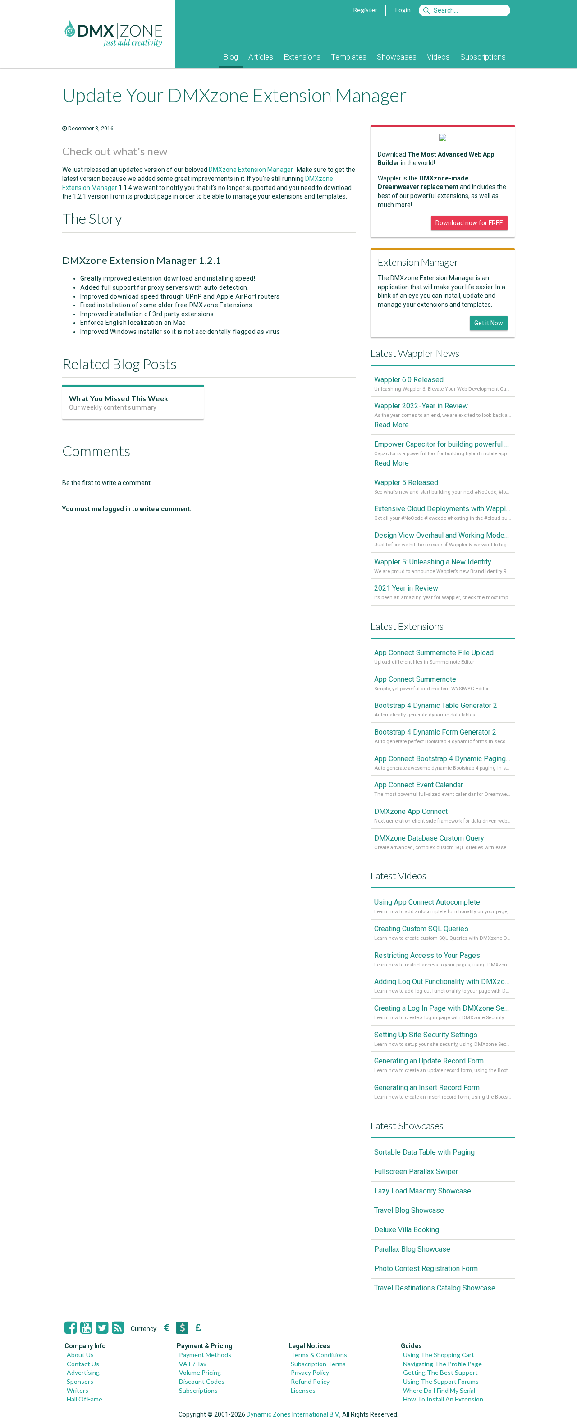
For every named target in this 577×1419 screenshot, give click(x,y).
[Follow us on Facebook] (70, 1327)
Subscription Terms (318, 1364)
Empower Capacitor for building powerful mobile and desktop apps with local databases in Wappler (442, 444)
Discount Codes (201, 1381)
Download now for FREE (469, 222)
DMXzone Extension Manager (251, 169)
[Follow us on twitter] (102, 1327)
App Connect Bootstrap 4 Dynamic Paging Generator (442, 758)
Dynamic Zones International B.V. (293, 1414)
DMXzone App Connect (411, 811)
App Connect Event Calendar (418, 785)
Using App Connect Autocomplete (427, 902)
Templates (348, 56)
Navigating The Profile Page (442, 1364)
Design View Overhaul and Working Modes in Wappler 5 (442, 535)
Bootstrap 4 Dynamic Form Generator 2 (435, 732)
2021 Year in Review (406, 588)
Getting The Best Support (440, 1372)
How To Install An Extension (443, 1399)
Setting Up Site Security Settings (425, 1035)
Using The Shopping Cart (438, 1355)
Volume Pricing (200, 1372)
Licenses (303, 1390)
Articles (260, 56)
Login (403, 10)
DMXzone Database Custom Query (429, 838)
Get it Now (488, 323)
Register (365, 10)
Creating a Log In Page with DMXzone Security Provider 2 (442, 1008)
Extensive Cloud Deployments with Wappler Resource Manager (442, 508)
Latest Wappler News (415, 353)
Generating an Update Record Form (429, 1061)
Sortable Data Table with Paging (424, 1152)
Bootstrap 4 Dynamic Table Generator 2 (435, 705)
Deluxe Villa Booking (406, 1229)
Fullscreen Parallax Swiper (416, 1171)
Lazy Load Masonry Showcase (422, 1191)
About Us (80, 1355)
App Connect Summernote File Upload (434, 652)
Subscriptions (483, 56)
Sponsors (80, 1381)
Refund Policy (310, 1381)
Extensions (302, 56)
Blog (230, 56)
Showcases (397, 56)
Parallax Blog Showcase (412, 1249)
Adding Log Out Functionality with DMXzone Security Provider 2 (442, 981)
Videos (438, 56)
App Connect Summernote (415, 679)
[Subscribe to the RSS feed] (118, 1327)
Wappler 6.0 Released (409, 379)
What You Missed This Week (118, 398)
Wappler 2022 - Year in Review (421, 406)
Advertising (83, 1372)
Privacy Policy (310, 1372)
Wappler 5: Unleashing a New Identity (432, 562)
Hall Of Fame (84, 1399)
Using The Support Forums (441, 1381)
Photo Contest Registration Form (426, 1268)
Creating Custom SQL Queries (421, 928)
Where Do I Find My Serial (439, 1390)
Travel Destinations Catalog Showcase (434, 1288)
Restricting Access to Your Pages (427, 955)
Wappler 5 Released (406, 482)
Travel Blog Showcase (409, 1210)
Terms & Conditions (319, 1355)
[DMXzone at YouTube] (86, 1327)
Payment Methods (205, 1355)
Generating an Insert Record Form (427, 1087)
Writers (77, 1390)
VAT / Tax (192, 1364)
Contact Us (83, 1364)
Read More (391, 425)
